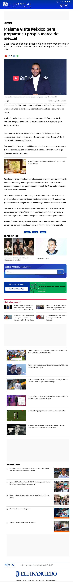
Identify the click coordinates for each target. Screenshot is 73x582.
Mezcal (35, 232)
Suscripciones (40, 580)
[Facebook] (62, 2)
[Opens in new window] (16, 355)
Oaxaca (43, 232)
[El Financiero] (16, 4)
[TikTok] (70, 2)
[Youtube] (68, 2)
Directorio (31, 580)
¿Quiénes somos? (21, 580)
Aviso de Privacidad (51, 580)
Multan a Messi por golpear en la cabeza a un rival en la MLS (46, 411)
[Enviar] (60, 272)
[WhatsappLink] (35, 287)
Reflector (7, 23)
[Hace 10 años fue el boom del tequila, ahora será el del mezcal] (15, 166)
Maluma (27, 232)
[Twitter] (64, 2)
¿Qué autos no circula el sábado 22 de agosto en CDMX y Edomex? (56, 318)
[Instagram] (66, 2)
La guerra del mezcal (42, 258)
